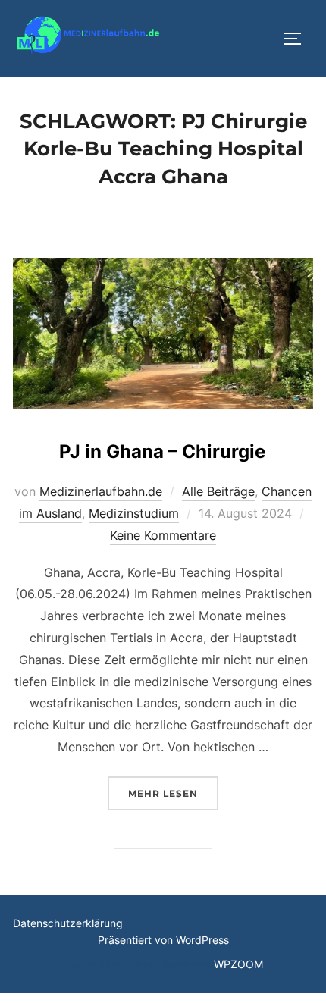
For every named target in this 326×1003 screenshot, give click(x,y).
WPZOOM (238, 964)
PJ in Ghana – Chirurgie (162, 451)
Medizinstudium (134, 513)
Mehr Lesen (173, 793)
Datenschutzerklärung (68, 923)
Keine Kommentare (163, 535)
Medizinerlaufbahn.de (100, 491)
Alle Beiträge (218, 491)
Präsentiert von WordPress (163, 939)
